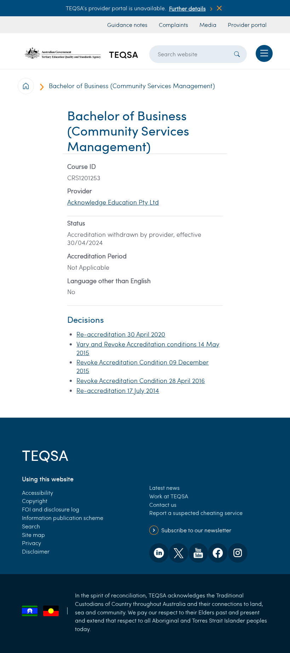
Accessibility (37, 492)
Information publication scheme (62, 517)
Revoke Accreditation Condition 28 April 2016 (140, 380)
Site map (33, 534)
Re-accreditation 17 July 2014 (117, 390)
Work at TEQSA (168, 496)
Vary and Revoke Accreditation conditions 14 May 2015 (147, 348)
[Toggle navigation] (264, 53)
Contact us (162, 504)
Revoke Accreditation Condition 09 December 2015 (142, 366)
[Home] (81, 53)
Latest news (164, 487)
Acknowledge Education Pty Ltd (113, 202)
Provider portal (247, 24)
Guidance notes (127, 24)
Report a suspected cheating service (196, 512)
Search (31, 526)
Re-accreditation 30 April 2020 (120, 334)
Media (207, 24)
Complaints (173, 24)
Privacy (31, 542)
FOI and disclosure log (50, 509)
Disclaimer (36, 551)
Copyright (34, 500)
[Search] (237, 54)
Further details (187, 8)
